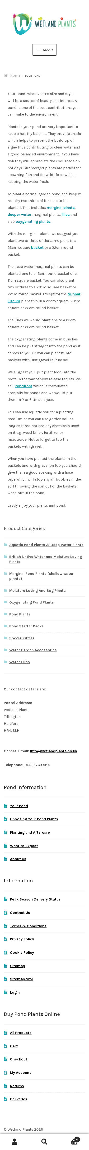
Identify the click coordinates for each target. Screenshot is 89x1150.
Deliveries (18, 1099)
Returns (17, 1086)
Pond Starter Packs (26, 626)
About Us (18, 859)
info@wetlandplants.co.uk (53, 751)
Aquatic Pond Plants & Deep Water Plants (46, 544)
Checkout (18, 1059)
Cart (14, 1046)
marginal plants (61, 207)
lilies (66, 214)
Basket (68, 1138)
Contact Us (20, 912)
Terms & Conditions (28, 926)
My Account (20, 1072)
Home (15, 75)
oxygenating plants (33, 221)
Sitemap (17, 966)
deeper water (19, 214)
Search (44, 1142)
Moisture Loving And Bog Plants (37, 590)
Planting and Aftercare (30, 832)
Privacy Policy (22, 939)
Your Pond (19, 806)
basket (37, 247)
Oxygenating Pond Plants (31, 602)
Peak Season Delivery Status (35, 899)
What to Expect (24, 845)
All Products (21, 1032)
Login (15, 992)
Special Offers (21, 638)
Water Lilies (19, 662)
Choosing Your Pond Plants (34, 819)
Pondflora (23, 386)
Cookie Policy (22, 952)
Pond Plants (19, 614)
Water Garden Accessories (33, 650)
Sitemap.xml (21, 979)
